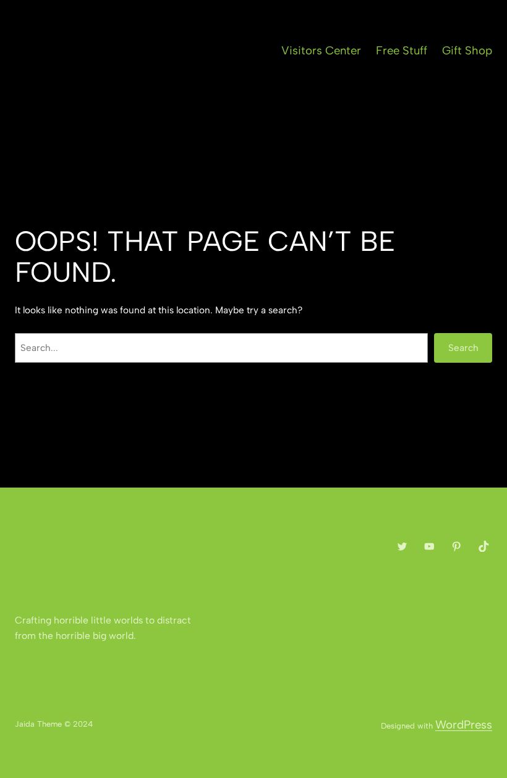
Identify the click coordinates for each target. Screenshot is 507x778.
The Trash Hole (130, 51)
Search (463, 347)
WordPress (463, 724)
